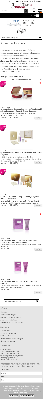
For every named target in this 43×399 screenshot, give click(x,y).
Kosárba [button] (38, 118)
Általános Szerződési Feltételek (11, 317)
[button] (40, 83)
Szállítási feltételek (7, 336)
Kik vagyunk (4, 312)
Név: (3, 376)
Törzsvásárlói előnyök (8, 314)
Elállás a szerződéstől (8, 341)
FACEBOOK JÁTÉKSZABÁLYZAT (11, 322)
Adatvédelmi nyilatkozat (8, 320)
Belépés (34, 10)
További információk (27, 395)
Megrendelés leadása (8, 333)
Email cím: (5, 370)
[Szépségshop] (21, 6)
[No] (40, 391)
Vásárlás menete (6, 330)
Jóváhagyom (14, 395)
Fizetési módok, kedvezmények (11, 338)
